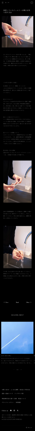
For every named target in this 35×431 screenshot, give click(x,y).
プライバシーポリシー (8, 402)
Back (17, 302)
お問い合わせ (5, 389)
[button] (2, 2)
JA (5, 2)
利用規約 (18, 402)
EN (8, 2)
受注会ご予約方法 (25, 389)
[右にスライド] (21, 369)
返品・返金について (7, 393)
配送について (22, 398)
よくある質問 (14, 389)
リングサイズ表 (18, 393)
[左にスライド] (14, 369)
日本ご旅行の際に (6, 355)
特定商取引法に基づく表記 (9, 398)
